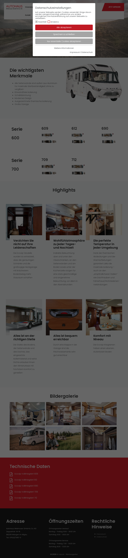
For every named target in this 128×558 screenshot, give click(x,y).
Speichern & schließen (64, 34)
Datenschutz (87, 52)
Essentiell (42, 22)
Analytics (55, 22)
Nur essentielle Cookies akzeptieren (64, 41)
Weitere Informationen (64, 48)
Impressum (75, 52)
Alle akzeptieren (64, 27)
